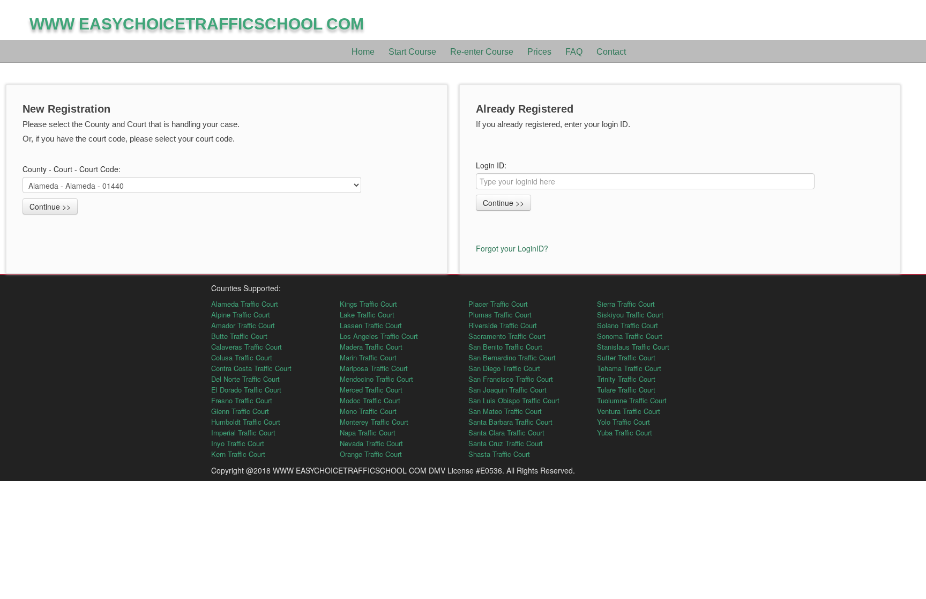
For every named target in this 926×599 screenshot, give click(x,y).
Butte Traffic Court (239, 336)
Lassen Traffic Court (371, 325)
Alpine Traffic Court (240, 314)
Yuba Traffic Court (624, 432)
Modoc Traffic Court (370, 400)
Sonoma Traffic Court (629, 336)
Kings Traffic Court (368, 304)
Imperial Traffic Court (243, 432)
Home (363, 51)
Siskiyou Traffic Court (630, 314)
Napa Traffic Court (367, 432)
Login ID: (491, 165)
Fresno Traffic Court (241, 400)
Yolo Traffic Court (623, 422)
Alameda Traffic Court (244, 304)
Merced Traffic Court (371, 389)
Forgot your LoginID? (512, 248)
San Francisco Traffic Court (510, 379)
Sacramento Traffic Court (507, 336)
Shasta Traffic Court (499, 454)
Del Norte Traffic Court (245, 379)
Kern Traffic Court (238, 454)
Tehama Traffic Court (629, 368)
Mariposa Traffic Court (374, 368)
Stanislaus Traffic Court (633, 347)
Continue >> (50, 206)
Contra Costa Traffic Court (251, 368)
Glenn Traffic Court (240, 411)
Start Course (412, 51)
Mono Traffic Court (368, 411)
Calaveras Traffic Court (246, 347)
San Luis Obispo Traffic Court (513, 400)
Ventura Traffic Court (628, 411)
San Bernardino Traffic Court (512, 357)
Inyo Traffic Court (237, 443)
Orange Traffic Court (371, 454)
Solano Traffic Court (627, 325)
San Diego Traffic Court (504, 368)
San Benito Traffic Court (505, 347)
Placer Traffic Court (498, 304)
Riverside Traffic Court (502, 325)
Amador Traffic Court (243, 325)
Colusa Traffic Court (241, 357)
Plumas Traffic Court (500, 314)
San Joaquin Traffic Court (507, 389)
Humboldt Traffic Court (245, 422)
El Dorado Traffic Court (246, 389)
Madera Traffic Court (371, 347)
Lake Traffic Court (367, 314)
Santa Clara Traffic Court (506, 432)
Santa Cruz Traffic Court (505, 443)
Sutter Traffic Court (626, 357)
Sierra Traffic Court (626, 304)
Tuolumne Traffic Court (632, 400)
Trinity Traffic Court (626, 379)
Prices (539, 51)
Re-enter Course (481, 51)
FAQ (574, 51)
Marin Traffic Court (368, 357)
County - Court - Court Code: (73, 169)
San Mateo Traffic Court (505, 411)
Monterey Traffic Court (374, 422)
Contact (611, 51)
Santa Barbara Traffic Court (510, 422)
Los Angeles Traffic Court (379, 336)
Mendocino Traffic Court (376, 379)
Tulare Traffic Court (626, 389)
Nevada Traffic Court (371, 443)
